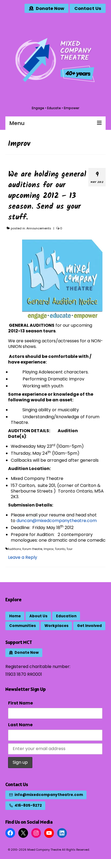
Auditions (14, 549)
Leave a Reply (22, 557)
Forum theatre (32, 549)
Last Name (20, 725)
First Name (20, 703)
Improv (49, 549)
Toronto (60, 549)
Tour (69, 549)
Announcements (38, 228)
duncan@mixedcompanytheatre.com (56, 520)
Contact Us (16, 784)
